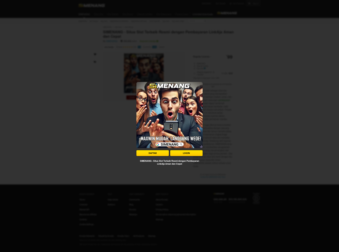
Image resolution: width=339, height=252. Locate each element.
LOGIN (186, 153)
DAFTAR (153, 153)
